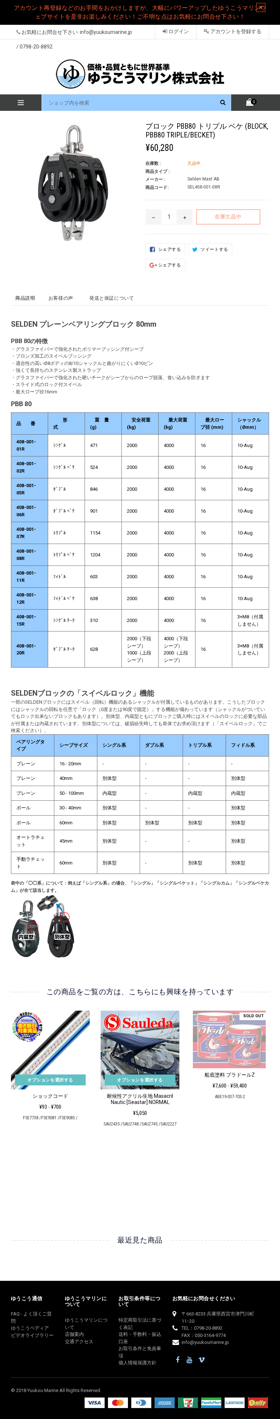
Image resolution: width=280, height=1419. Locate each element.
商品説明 (25, 298)
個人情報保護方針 (137, 1362)
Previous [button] (11, 1098)
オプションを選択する (50, 1079)
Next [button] (266, 1098)
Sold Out (253, 1016)
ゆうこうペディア (30, 1328)
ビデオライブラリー (32, 1335)
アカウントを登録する (235, 31)
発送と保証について (111, 298)
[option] (45, 1069)
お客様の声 (60, 298)
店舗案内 (74, 1334)
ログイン (178, 31)
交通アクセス (79, 1341)
